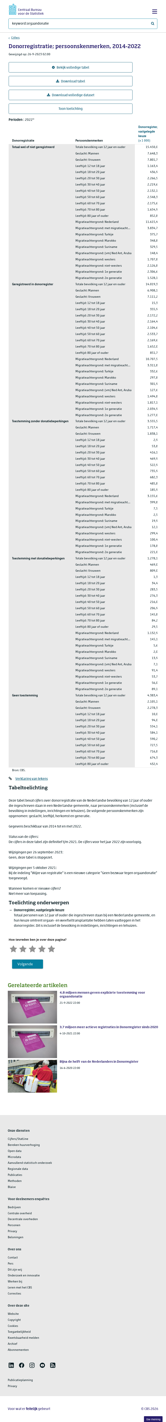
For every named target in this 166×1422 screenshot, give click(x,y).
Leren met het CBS (20, 1287)
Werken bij (15, 1281)
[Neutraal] (32, 948)
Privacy (12, 1231)
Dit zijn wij (15, 1269)
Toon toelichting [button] (71, 109)
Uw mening (153, 1419)
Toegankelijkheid (19, 1332)
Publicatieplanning (20, 1380)
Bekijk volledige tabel (73, 67)
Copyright (14, 1320)
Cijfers (15, 37)
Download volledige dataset (73, 95)
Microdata (14, 1157)
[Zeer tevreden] (51, 948)
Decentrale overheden (23, 1219)
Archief (12, 1344)
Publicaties (15, 1175)
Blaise (12, 1187)
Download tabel (73, 81)
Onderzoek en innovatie (24, 1275)
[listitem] (11, 1365)
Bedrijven (14, 1207)
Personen (14, 1225)
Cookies (13, 1326)
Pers (10, 1263)
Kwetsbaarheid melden (23, 1338)
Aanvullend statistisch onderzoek (30, 1163)
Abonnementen (18, 1350)
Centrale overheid (20, 1213)
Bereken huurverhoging (24, 1145)
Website (13, 1314)
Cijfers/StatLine (18, 1139)
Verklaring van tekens (31, 779)
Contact (13, 1257)
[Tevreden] (42, 948)
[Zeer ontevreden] (13, 948)
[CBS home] (26, 8)
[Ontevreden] (23, 948)
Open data (14, 1151)
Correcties (14, 1293)
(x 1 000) (148, 134)
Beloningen (15, 1237)
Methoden (15, 1181)
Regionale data (18, 1169)
